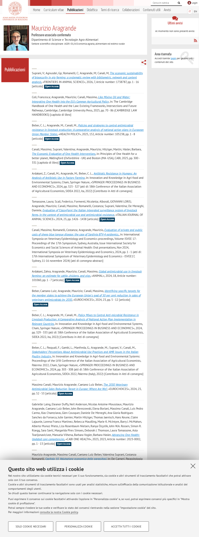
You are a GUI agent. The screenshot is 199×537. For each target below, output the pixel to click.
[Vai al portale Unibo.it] (15, 11)
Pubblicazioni (75, 10)
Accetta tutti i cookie (126, 526)
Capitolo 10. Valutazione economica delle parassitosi (75, 459)
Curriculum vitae (54, 10)
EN (195, 11)
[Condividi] (144, 62)
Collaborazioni (131, 10)
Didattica (92, 10)
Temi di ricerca (110, 10)
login (173, 58)
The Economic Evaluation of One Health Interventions (63, 154)
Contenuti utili (151, 10)
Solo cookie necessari (31, 526)
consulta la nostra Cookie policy (59, 512)
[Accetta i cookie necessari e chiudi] (193, 466)
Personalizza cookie (79, 526)
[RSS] (195, 40)
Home (36, 10)
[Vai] (179, 3)
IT (190, 11)
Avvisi (167, 10)
